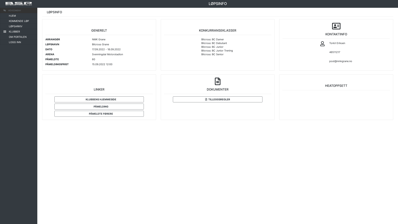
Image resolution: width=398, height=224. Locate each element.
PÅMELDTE (52, 59)
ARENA (49, 54)
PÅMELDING (100, 106)
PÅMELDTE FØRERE (100, 113)
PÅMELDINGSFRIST (57, 64)
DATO (48, 49)
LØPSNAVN (52, 44)
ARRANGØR (52, 39)
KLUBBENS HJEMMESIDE (100, 99)
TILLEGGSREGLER (218, 99)
